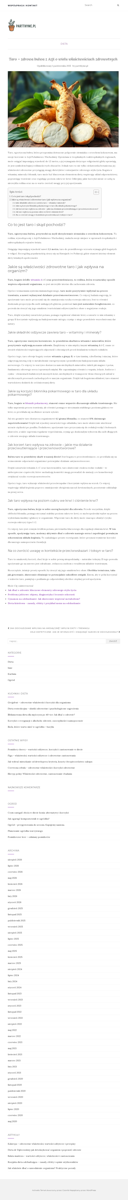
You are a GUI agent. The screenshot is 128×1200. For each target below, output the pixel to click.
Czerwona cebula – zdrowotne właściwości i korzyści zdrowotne (41, 767)
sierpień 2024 (15, 969)
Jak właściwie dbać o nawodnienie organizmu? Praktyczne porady (42, 1168)
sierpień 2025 (15, 932)
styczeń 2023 (14, 1005)
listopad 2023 (15, 993)
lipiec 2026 (13, 865)
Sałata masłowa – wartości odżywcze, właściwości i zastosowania (41, 1156)
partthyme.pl (82, 66)
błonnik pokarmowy (36, 403)
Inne (10, 667)
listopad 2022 (15, 1011)
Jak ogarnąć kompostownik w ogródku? (28, 818)
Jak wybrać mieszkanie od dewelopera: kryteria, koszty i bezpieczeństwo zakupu (50, 761)
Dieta (64, 43)
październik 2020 (17, 1091)
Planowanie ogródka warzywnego (25, 831)
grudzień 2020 (15, 1078)
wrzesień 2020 (15, 1097)
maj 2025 (12, 951)
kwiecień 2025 (15, 957)
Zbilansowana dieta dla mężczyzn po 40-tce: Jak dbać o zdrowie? (41, 714)
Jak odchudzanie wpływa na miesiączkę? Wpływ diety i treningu (49, 628)
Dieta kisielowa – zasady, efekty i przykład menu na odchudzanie (44, 603)
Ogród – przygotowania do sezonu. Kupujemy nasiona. (36, 824)
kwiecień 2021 (15, 1054)
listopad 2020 (15, 1084)
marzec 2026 (14, 890)
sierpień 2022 (15, 1024)
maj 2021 (12, 1048)
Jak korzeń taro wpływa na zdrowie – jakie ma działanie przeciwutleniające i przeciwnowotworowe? (57, 209)
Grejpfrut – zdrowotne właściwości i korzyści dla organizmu (39, 702)
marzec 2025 (14, 963)
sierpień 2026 (15, 859)
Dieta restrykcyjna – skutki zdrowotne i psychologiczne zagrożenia (43, 708)
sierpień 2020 (15, 1103)
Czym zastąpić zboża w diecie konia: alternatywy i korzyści (38, 812)
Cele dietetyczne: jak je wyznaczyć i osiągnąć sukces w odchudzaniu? (74, 632)
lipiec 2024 (13, 975)
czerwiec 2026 (15, 871)
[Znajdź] (118, 5)
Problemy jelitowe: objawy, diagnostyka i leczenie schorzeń (41, 594)
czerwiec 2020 (15, 1115)
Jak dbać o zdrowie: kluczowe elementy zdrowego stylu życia (42, 590)
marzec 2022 (14, 1036)
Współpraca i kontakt (22, 5)
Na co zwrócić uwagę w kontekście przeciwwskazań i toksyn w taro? (44, 215)
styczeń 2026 (14, 902)
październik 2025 (16, 920)
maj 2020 (12, 1121)
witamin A (36, 279)
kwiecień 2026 (15, 884)
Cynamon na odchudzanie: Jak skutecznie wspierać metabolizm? (44, 599)
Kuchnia (12, 674)
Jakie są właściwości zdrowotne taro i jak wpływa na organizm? (41, 199)
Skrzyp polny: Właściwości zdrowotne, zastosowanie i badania (40, 773)
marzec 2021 (14, 1060)
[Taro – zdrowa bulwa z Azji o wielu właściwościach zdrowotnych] (63, 109)
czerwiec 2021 (15, 1042)
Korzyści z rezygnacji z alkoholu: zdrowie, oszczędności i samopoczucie (45, 720)
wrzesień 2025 (15, 926)
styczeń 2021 (14, 1072)
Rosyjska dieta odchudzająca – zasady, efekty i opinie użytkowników (43, 1162)
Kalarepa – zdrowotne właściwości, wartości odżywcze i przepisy (41, 1143)
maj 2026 (12, 878)
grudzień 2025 (15, 908)
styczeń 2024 (14, 987)
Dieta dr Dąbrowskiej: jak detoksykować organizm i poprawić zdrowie (44, 1150)
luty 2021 (12, 1066)
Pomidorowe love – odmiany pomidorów (29, 837)
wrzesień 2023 (15, 999)
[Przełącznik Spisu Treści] (94, 192)
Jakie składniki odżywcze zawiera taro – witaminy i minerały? (40, 203)
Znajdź (113, 641)
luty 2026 (12, 896)
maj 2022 (12, 1030)
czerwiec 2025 (15, 944)
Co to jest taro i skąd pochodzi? (26, 196)
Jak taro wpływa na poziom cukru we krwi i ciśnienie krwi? (40, 212)
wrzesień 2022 (15, 1017)
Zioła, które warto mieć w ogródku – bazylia (31, 726)
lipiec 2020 (13, 1109)
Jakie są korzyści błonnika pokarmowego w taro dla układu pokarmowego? (46, 206)
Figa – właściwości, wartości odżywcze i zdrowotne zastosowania (42, 755)
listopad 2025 (15, 914)
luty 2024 (12, 981)
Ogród (11, 680)
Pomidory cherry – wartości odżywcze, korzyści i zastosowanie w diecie (45, 749)
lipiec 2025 (13, 938)
